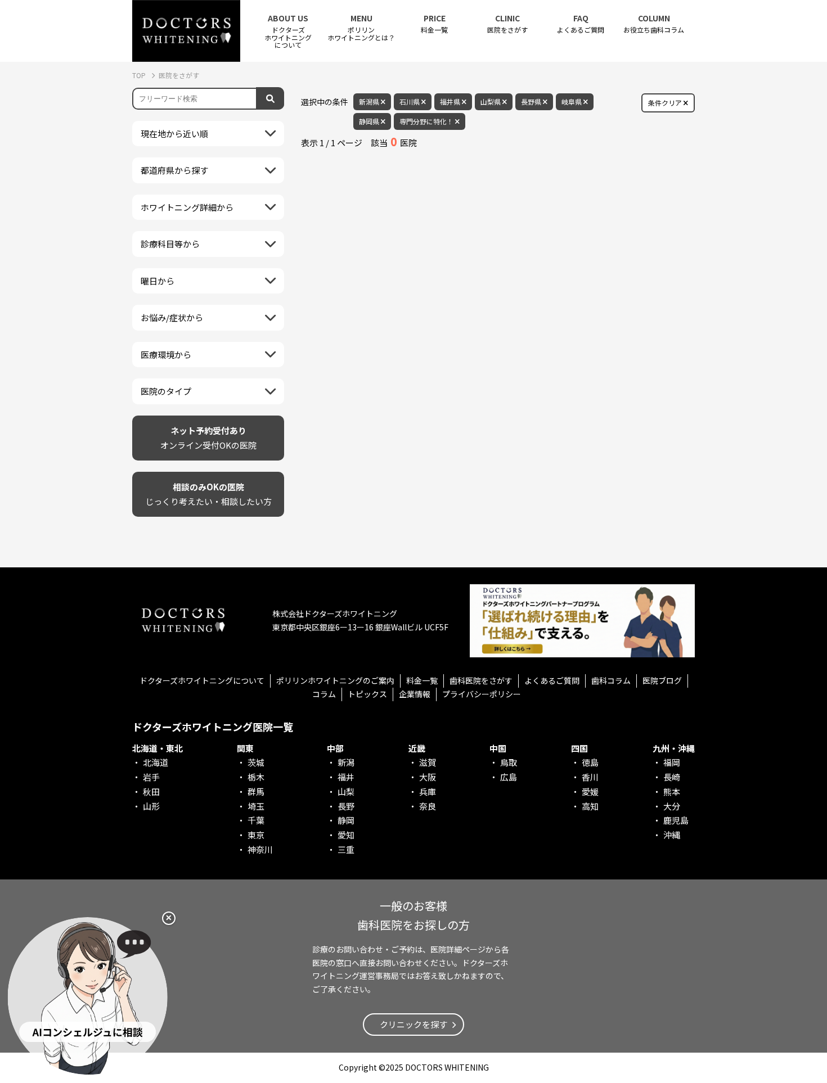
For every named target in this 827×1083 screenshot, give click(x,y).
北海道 (155, 762)
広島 (508, 777)
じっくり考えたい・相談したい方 (208, 494)
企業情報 (414, 694)
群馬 (256, 791)
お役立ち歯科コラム (653, 24)
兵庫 (427, 791)
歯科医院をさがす (481, 680)
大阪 (427, 777)
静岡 (346, 820)
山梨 (346, 791)
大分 (671, 806)
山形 (151, 806)
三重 (346, 849)
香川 (590, 777)
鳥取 (508, 762)
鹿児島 (676, 820)
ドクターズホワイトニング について (288, 31)
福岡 (671, 762)
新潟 (346, 762)
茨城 (256, 762)
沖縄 (671, 835)
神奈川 (260, 849)
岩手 (151, 777)
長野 (346, 806)
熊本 (671, 791)
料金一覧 (434, 24)
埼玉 (256, 806)
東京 (256, 835)
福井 (346, 777)
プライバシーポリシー (481, 694)
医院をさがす (507, 24)
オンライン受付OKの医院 (208, 438)
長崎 (671, 777)
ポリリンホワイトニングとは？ (361, 27)
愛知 (346, 835)
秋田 (151, 791)
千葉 (256, 820)
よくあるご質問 (580, 24)
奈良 (427, 806)
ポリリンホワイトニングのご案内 (335, 680)
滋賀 (427, 762)
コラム (324, 694)
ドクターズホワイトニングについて (202, 680)
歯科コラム (611, 680)
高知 (590, 806)
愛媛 (590, 791)
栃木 (256, 777)
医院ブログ (662, 680)
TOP (139, 75)
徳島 (590, 762)
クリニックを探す (413, 1024)
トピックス (367, 694)
